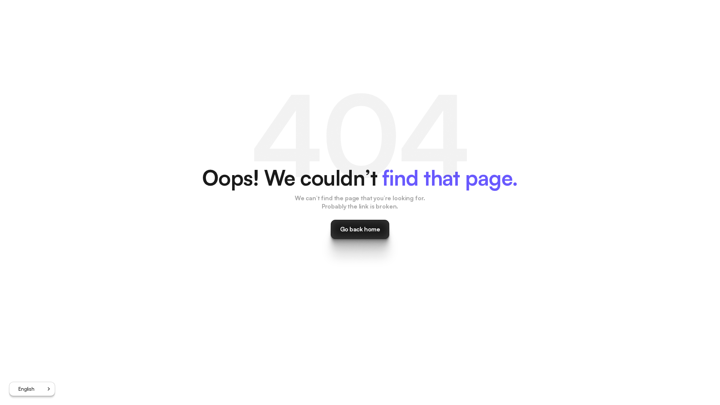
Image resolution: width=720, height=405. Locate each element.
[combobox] (32, 389)
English (26, 389)
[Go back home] (360, 229)
